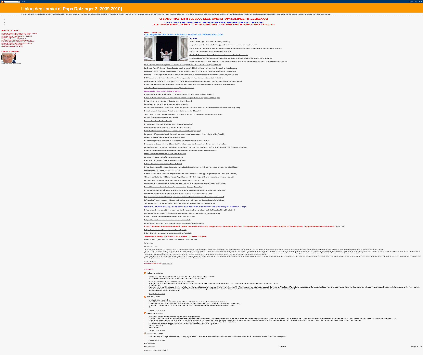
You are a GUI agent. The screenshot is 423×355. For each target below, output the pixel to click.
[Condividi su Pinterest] (171, 264)
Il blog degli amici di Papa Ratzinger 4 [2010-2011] (16, 43)
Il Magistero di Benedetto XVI (10, 37)
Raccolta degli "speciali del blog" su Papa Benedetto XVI (18, 41)
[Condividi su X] (167, 264)
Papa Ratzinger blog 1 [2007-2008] (11, 46)
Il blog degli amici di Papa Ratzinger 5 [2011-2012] (16, 36)
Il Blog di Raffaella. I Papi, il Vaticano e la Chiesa (15, 34)
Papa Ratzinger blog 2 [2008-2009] (11, 44)
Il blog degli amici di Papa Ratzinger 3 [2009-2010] (71, 8)
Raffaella (150, 297)
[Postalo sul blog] (165, 264)
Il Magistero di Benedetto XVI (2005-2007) (14, 39)
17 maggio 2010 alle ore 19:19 (157, 294)
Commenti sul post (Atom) (159, 350)
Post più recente (149, 346)
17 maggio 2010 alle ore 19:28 (157, 310)
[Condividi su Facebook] (169, 264)
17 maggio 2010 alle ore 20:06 (157, 330)
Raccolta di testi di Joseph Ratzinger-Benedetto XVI (16, 40)
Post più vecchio (416, 346)
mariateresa (151, 273)
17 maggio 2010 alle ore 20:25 (157, 340)
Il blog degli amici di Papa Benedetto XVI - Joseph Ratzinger (19, 33)
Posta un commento (149, 343)
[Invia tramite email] (163, 264)
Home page (282, 346)
